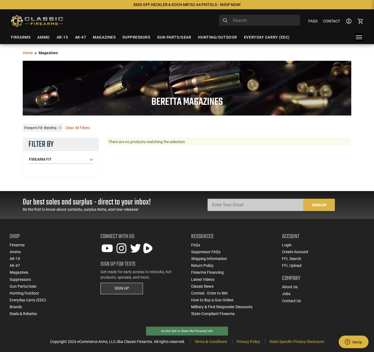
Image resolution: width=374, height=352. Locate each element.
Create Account (295, 252)
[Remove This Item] (60, 127)
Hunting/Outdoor (24, 293)
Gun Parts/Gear (23, 286)
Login (287, 245)
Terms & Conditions (210, 341)
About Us (290, 287)
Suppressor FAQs (205, 252)
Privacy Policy (248, 341)
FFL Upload (291, 265)
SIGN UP (121, 288)
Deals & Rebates (23, 313)
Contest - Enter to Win (209, 293)
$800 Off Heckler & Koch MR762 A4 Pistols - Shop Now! (187, 4)
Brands (16, 307)
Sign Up (319, 205)
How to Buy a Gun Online (212, 300)
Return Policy (202, 265)
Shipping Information (209, 258)
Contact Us (291, 301)
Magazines (19, 272)
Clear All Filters (77, 128)
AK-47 (15, 265)
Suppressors (20, 279)
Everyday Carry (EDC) (28, 300)
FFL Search (291, 258)
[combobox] (259, 20)
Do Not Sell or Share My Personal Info (187, 331)
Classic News (202, 286)
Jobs (286, 294)
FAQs (313, 21)
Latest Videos (202, 279)
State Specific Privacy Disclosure (296, 341)
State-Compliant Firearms (213, 313)
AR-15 (15, 258)
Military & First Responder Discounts (221, 307)
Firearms (17, 245)
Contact (331, 21)
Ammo (15, 252)
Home (28, 53)
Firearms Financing (207, 272)
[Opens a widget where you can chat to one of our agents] (353, 342)
